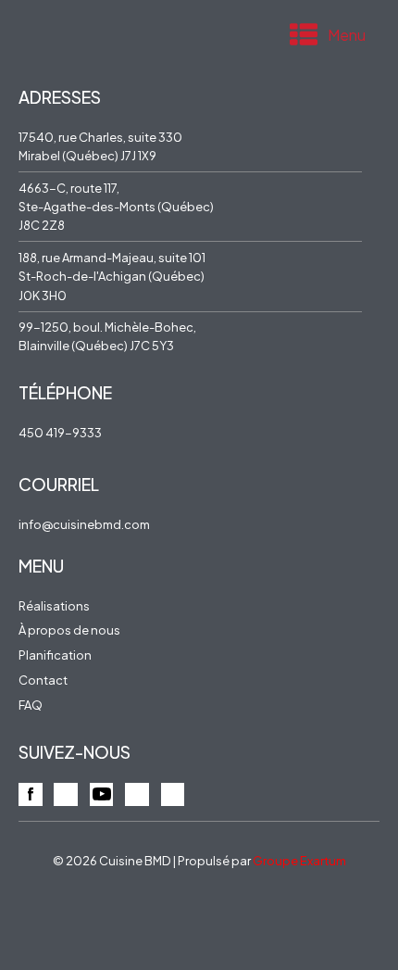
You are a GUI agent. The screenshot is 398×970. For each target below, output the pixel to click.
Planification (55, 655)
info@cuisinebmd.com (84, 524)
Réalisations (54, 605)
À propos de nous (69, 630)
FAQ (31, 705)
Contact (43, 680)
